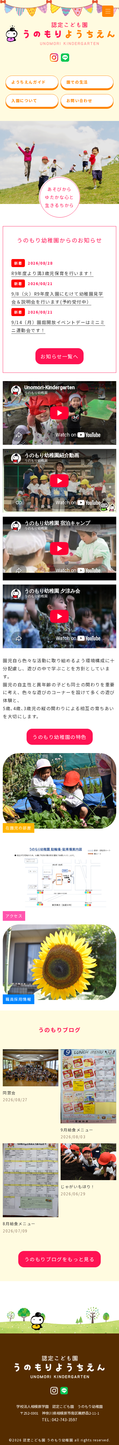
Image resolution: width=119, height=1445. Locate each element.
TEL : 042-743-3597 (59, 1419)
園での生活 (77, 82)
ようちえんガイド (28, 82)
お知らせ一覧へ (59, 356)
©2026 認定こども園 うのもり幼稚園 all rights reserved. (59, 1440)
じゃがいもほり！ (78, 1190)
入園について (24, 100)
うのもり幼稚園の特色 (59, 736)
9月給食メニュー (77, 1133)
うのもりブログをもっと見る (59, 1259)
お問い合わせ (79, 100)
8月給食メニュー (19, 1227)
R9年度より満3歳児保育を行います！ (52, 273)
